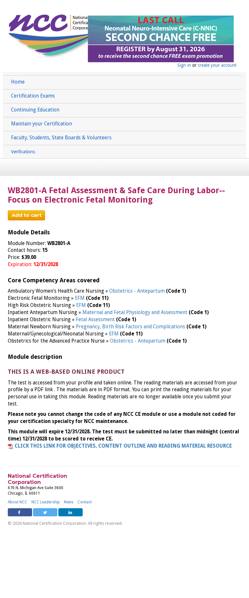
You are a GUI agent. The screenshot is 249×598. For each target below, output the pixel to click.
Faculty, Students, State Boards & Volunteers (61, 138)
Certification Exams (33, 96)
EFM (80, 298)
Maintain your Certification (41, 124)
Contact (84, 502)
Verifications (23, 151)
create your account (217, 65)
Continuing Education (35, 110)
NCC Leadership (45, 502)
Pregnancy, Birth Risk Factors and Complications (131, 327)
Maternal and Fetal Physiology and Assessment (135, 312)
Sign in (184, 65)
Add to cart (27, 215)
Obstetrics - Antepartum (137, 291)
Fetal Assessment (96, 319)
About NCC (17, 502)
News (68, 502)
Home (18, 82)
